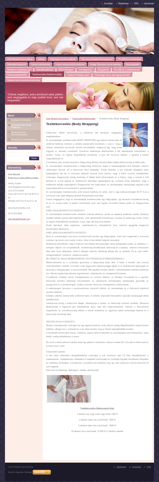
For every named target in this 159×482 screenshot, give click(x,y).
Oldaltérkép (123, 3)
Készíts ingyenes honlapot (20, 472)
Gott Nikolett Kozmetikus (57, 118)
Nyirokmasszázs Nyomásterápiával (19, 133)
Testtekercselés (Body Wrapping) (21, 126)
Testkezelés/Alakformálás (83, 118)
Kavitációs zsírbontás (21, 120)
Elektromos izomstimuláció (23, 139)
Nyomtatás (149, 3)
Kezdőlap (108, 3)
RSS (136, 3)
